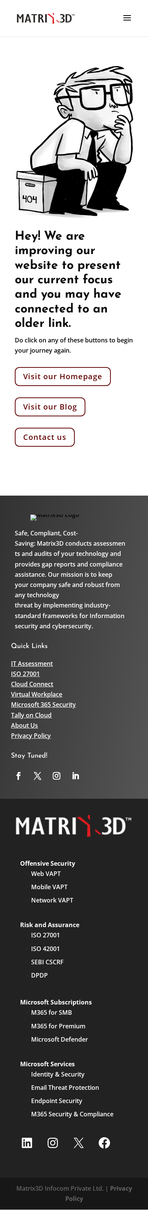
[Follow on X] (37, 775)
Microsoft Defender (59, 1039)
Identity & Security (58, 1074)
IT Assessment (32, 663)
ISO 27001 (25, 674)
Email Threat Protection (65, 1087)
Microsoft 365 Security (43, 704)
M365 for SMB (51, 1012)
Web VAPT (46, 873)
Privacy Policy (31, 735)
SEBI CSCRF (47, 962)
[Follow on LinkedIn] (75, 775)
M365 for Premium (58, 1026)
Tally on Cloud (31, 715)
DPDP (39, 975)
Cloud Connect (32, 684)
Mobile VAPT (49, 887)
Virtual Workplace (36, 694)
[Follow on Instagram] (56, 775)
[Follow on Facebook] (18, 775)
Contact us (44, 437)
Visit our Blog (50, 407)
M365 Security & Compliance (72, 1114)
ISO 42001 (45, 949)
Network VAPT (52, 900)
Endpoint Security (56, 1101)
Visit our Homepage (62, 376)
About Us (24, 725)
